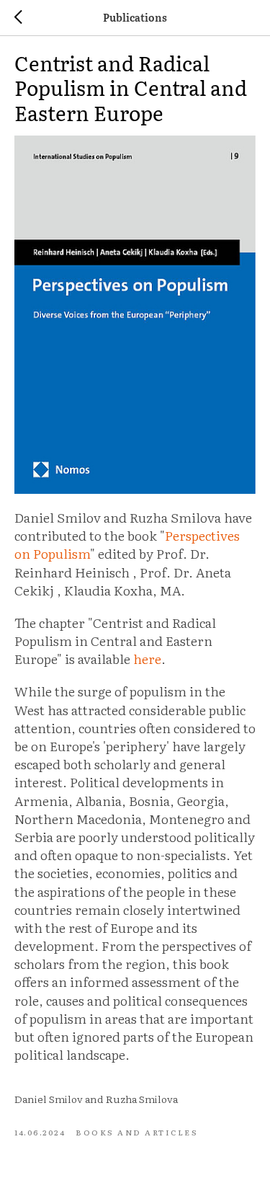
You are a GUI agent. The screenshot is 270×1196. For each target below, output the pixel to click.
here (147, 658)
